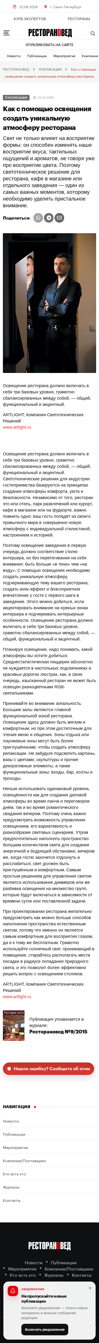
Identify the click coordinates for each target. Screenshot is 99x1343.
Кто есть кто (14, 1173)
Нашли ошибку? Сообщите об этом (52, 1069)
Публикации (37, 55)
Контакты (11, 1200)
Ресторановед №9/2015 (58, 1031)
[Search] (93, 33)
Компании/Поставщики (24, 1160)
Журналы (11, 1187)
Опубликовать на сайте (49, 45)
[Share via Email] (59, 218)
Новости (13, 55)
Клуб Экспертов (30, 19)
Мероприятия (64, 55)
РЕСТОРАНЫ (79, 19)
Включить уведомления (45, 1329)
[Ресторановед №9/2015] (14, 1025)
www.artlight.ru (17, 427)
